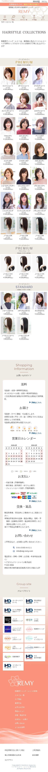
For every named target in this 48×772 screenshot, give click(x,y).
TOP (2, 22)
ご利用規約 (36, 750)
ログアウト (9, 760)
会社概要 (35, 755)
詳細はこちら (36, 402)
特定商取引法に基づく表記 (14, 750)
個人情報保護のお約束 (13, 755)
